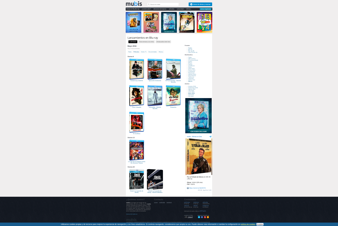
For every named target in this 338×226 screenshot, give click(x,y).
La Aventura (191, 71)
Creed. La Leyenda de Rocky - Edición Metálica (155, 191)
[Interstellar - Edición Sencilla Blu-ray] (155, 105)
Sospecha (173, 107)
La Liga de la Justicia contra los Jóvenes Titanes (136, 162)
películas (187, 203)
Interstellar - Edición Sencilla (155, 107)
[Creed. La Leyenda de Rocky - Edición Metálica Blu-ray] (155, 189)
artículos (206, 203)
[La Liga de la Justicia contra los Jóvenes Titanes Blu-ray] (136, 160)
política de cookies (248, 224)
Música (161, 52)
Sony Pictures (192, 75)
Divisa (190, 67)
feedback (169, 202)
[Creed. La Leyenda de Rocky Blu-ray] (136, 189)
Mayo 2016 (191, 93)
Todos (130, 52)
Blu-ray (190, 49)
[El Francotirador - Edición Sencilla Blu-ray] (173, 79)
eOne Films (191, 68)
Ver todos (191, 96)
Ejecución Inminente (155, 80)
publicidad (162, 202)
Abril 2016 (191, 94)
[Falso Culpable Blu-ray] (136, 105)
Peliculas (136, 52)
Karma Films (191, 70)
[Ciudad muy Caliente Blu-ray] (136, 79)
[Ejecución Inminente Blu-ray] (155, 79)
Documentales (152, 52)
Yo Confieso (136, 133)
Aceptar (260, 224)
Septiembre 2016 (193, 87)
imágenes (206, 206)
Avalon (190, 61)
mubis (134, 3)
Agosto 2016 (191, 89)
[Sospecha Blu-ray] (173, 105)
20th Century (191, 58)
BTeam (190, 63)
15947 (190, 217)
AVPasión (195, 211)
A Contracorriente (193, 60)
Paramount (191, 72)
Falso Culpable (136, 107)
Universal (190, 78)
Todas (190, 57)
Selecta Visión (192, 74)
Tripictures (191, 77)
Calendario (132, 41)
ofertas (195, 206)
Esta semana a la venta (146, 41)
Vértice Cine (191, 80)
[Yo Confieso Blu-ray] (136, 132)
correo (156, 202)
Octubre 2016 (192, 86)
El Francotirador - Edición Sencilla (173, 81)
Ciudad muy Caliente (136, 80)
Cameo (190, 64)
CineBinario (191, 65)
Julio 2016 (191, 90)
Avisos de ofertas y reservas (201, 4)
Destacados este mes (163, 41)
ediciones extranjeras (159, 9)
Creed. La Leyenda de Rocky (136, 191)
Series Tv (144, 52)
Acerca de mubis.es (131, 214)
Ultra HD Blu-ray (192, 52)
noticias (188, 206)
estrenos (196, 203)
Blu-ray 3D (191, 51)
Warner (190, 81)
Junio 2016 (191, 92)
